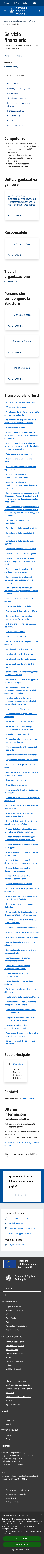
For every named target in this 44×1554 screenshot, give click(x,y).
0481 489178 (28, 1098)
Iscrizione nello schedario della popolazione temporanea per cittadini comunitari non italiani (20, 690)
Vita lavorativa (12, 1349)
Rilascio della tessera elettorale (19, 883)
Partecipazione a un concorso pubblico (22, 721)
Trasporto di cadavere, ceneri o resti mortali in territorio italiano (20, 1019)
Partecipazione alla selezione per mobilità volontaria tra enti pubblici (19, 728)
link (10, 1534)
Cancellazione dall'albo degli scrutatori (22, 528)
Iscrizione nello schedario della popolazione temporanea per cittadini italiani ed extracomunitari (20, 701)
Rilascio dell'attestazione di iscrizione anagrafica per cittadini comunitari (20, 830)
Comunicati (10, 1420)
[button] (22, 1549)
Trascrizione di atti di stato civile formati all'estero (18, 975)
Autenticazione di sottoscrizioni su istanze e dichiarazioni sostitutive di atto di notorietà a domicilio (21, 446)
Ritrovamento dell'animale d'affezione (22, 937)
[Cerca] (38, 10)
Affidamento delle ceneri (16, 407)
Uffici (31, 21)
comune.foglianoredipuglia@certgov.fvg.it (19, 1475)
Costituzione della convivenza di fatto (21, 611)
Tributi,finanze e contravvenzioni (19, 1388)
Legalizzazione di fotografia (17, 708)
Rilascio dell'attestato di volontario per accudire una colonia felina (21, 822)
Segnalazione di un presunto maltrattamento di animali (17, 959)
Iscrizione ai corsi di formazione (19, 649)
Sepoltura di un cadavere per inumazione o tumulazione (17, 967)
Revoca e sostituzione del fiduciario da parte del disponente (21, 774)
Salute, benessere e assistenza (18, 1396)
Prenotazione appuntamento (17, 1490)
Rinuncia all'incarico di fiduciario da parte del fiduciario (20, 921)
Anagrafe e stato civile (15, 1341)
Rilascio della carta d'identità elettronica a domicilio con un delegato (20, 862)
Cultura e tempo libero (15, 1345)
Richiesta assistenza (14, 1501)
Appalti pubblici (12, 1357)
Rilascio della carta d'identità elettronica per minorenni (17, 877)
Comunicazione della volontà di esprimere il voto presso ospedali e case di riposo (21, 590)
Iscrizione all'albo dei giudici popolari (21, 658)
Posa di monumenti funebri (17, 734)
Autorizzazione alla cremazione (19, 453)
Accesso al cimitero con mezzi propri (21, 402)
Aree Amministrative (14, 1310)
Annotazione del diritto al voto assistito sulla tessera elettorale (21, 413)
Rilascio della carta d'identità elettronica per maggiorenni (17, 869)
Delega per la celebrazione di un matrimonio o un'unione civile (18, 617)
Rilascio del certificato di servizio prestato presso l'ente (18, 815)
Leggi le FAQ (11, 1497)
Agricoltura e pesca (14, 1404)
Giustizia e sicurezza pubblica (18, 1384)
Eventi (8, 1439)
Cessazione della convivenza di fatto (21, 548)
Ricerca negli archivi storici (17, 780)
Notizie (8, 1416)
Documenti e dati (13, 1329)
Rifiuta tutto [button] (22, 1544)
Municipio (18, 1064)
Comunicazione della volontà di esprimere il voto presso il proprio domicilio (18, 579)
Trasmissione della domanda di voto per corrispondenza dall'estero (21, 1003)
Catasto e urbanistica (14, 1361)
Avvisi (8, 1424)
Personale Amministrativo (16, 1325)
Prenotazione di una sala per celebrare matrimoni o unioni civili (21, 740)
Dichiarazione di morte (15, 631)
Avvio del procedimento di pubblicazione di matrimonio (16, 476)
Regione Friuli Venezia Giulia (15, 2)
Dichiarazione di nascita (16, 636)
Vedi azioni (21, 55)
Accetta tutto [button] (22, 1539)
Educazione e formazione (16, 1380)
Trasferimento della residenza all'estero (22, 996)
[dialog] (22, 1533)
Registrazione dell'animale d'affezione (22, 759)
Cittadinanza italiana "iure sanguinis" (21, 553)
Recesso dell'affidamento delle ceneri (21, 754)
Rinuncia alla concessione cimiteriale (21, 927)
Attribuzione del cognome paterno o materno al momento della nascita (20, 421)
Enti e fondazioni (13, 1318)
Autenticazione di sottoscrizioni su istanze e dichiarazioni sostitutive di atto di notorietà (21, 435)
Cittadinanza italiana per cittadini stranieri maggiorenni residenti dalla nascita (19, 561)
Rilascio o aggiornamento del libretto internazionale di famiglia (20, 898)
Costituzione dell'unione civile (18, 606)
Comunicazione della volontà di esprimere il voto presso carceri (18, 571)
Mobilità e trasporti (14, 1369)
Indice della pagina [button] (15, 75)
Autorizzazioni (11, 1400)
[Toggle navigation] (4, 10)
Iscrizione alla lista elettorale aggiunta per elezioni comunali (21, 673)
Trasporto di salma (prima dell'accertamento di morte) (16, 1027)
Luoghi (8, 1435)
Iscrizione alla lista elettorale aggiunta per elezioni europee (21, 681)
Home (5, 21)
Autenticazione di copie (15, 427)
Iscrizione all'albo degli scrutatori (19, 654)
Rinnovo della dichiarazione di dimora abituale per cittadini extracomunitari (20, 913)
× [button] (41, 1514)
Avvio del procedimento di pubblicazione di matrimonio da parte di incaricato (21, 485)
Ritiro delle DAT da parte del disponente (22, 932)
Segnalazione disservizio (16, 1493)
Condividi (8, 55)
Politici (8, 1321)
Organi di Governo (13, 1306)
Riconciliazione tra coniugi (17, 784)
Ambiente (10, 1392)
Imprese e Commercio (14, 1353)
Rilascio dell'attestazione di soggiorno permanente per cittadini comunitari (21, 838)
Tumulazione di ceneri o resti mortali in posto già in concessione (21, 1034)
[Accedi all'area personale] (34, 3)
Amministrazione (18, 21)
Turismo (9, 1365)
